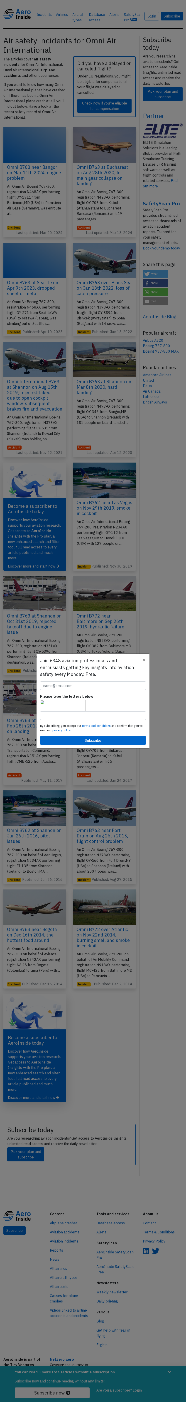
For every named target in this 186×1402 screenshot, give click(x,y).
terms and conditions (96, 726)
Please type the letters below (66, 696)
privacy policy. (61, 730)
